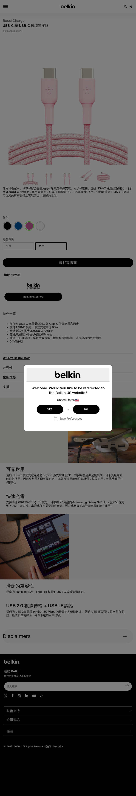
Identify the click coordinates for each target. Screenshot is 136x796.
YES (49, 409)
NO (86, 409)
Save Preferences (70, 418)
